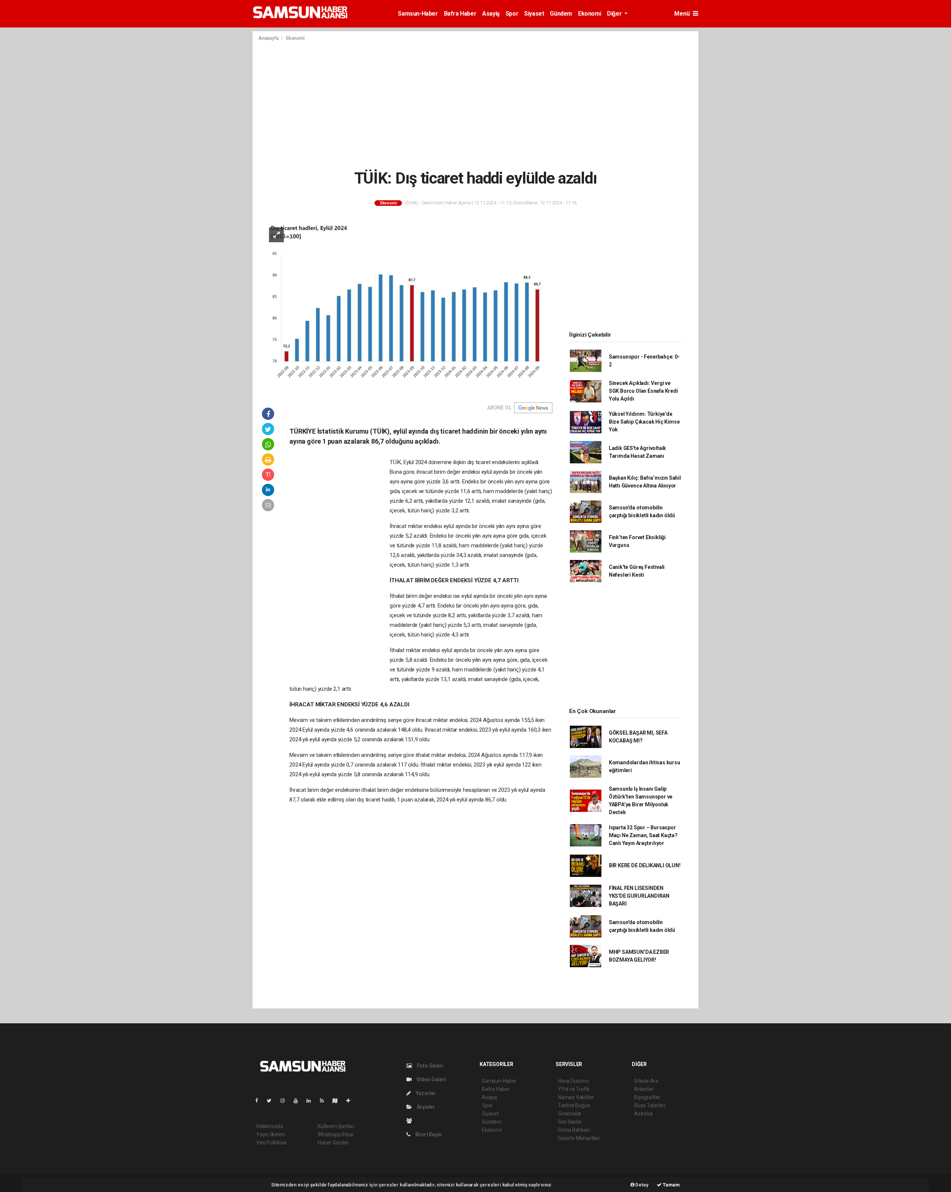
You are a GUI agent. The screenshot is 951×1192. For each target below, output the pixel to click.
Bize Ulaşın (428, 1134)
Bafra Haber (460, 13)
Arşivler (425, 1107)
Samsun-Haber (418, 13)
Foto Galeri (430, 1066)
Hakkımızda (269, 1126)
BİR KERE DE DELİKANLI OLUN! (645, 865)
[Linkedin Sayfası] (311, 1101)
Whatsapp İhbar (336, 1134)
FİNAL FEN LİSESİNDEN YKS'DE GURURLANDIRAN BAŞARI (639, 896)
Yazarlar (425, 1093)
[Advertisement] (475, 107)
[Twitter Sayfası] (272, 1101)
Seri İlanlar (570, 1122)
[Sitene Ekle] (351, 1101)
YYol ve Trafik (573, 1089)
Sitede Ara (646, 1081)
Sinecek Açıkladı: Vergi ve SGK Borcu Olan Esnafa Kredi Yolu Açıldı (643, 391)
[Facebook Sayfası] (259, 1101)
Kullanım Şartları (336, 1126)
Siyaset (534, 13)
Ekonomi (589, 13)
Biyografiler (647, 1097)
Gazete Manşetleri (579, 1138)
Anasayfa (269, 38)
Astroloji (643, 1114)
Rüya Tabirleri (649, 1105)
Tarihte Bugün (574, 1105)
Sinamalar (569, 1114)
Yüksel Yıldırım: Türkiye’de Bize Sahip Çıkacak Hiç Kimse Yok (644, 422)
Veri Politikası (271, 1143)
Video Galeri (430, 1079)
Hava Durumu (573, 1081)
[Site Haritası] (338, 1101)
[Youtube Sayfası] (298, 1101)
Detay (641, 1185)
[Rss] (325, 1101)
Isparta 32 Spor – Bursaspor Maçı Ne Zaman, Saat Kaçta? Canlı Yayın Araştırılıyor (643, 835)
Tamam (671, 1185)
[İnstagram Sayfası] (285, 1101)
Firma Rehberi (574, 1130)
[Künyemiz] (411, 1121)
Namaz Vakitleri (576, 1097)
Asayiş (491, 13)
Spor (512, 13)
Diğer (615, 13)
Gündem (561, 13)
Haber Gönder (333, 1143)
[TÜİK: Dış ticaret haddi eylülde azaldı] (407, 306)
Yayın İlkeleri (270, 1134)
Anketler (643, 1089)
